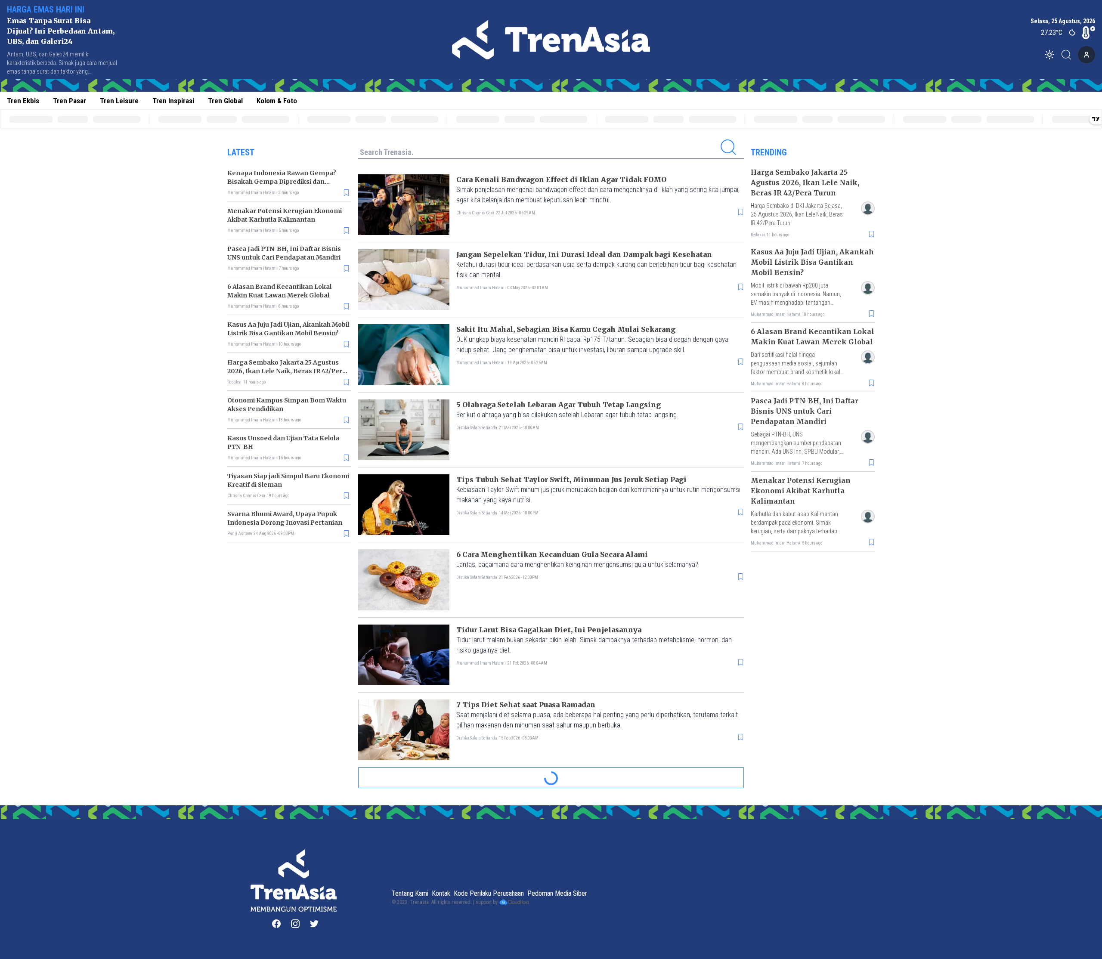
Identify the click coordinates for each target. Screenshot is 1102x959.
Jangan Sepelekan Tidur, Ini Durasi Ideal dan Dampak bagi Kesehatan (584, 254)
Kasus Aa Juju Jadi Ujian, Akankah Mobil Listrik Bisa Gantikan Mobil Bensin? (812, 262)
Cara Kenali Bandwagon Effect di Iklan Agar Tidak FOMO (561, 179)
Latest (240, 152)
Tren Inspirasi (173, 100)
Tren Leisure (119, 100)
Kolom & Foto (277, 100)
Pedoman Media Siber (557, 893)
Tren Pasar (69, 100)
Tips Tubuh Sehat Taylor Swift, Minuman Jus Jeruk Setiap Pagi (571, 479)
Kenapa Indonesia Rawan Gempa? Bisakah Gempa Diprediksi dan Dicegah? (281, 181)
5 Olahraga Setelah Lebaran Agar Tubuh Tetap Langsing (558, 404)
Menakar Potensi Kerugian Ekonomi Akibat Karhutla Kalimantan (801, 490)
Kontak (441, 893)
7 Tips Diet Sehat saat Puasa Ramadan (525, 704)
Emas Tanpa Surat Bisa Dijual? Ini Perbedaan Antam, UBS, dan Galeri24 (61, 31)
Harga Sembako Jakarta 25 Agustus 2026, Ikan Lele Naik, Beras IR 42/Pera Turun (286, 371)
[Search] (1069, 54)
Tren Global (225, 100)
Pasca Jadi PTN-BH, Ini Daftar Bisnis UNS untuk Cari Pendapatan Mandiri (804, 411)
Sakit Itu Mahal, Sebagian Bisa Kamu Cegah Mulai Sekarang (565, 329)
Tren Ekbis (23, 100)
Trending (769, 152)
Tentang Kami (410, 893)
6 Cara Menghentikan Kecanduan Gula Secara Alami (552, 554)
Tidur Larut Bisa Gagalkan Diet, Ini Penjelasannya (548, 629)
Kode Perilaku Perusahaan (489, 893)
